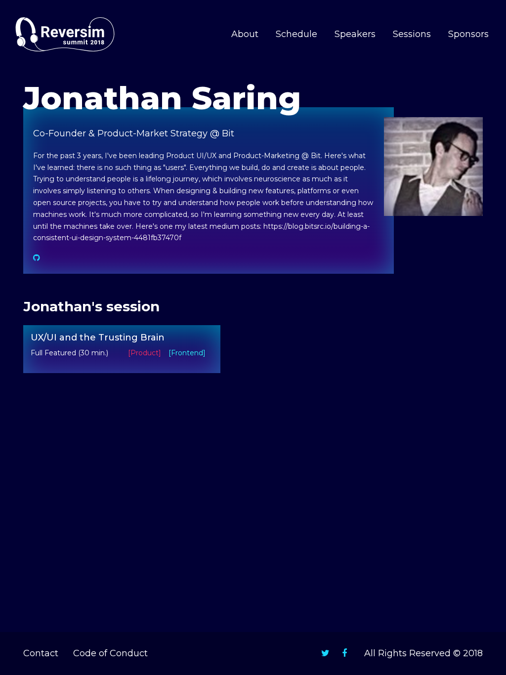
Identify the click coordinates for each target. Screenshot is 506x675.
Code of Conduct (110, 653)
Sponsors (468, 34)
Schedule (296, 34)
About (244, 34)
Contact (40, 653)
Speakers (355, 34)
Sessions (412, 34)
